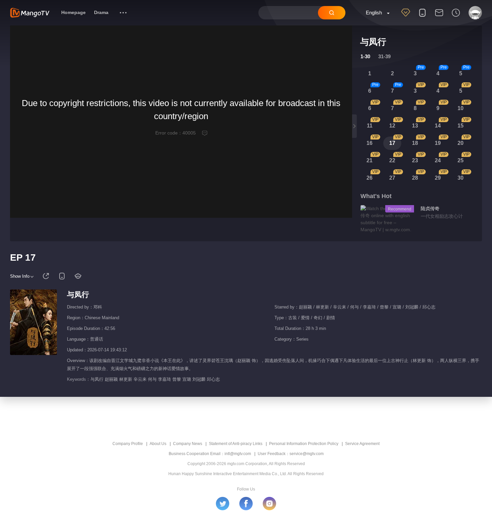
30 (461, 178)
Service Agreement (362, 443)
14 (438, 125)
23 (415, 160)
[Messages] (439, 17)
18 (415, 143)
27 (392, 178)
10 (461, 108)
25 (461, 160)
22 (392, 160)
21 (369, 160)
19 (438, 143)
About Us (158, 443)
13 (415, 125)
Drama (101, 12)
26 (369, 178)
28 (415, 178)
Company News (187, 443)
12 (392, 125)
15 (461, 125)
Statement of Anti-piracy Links (235, 443)
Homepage (73, 12)
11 (370, 125)
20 (461, 143)
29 (438, 178)
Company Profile (127, 443)
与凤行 (78, 294)
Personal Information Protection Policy (303, 443)
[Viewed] (455, 17)
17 (392, 143)
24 (438, 160)
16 (369, 143)
